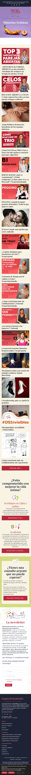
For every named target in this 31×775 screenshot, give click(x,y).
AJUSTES (19, 770)
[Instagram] (11, 4)
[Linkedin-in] (19, 4)
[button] (15, 468)
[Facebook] (14, 4)
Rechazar (11, 772)
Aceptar (4, 772)
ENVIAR (8, 685)
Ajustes (18, 772)
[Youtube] (16, 4)
